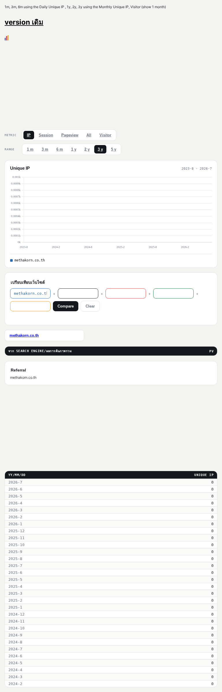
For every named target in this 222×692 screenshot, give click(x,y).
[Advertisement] (111, 83)
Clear (90, 306)
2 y (87, 149)
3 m (45, 149)
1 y (73, 149)
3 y (100, 149)
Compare (66, 306)
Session (46, 135)
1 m (30, 149)
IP (29, 135)
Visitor (105, 135)
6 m (59, 149)
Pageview (69, 135)
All (88, 135)
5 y (113, 149)
